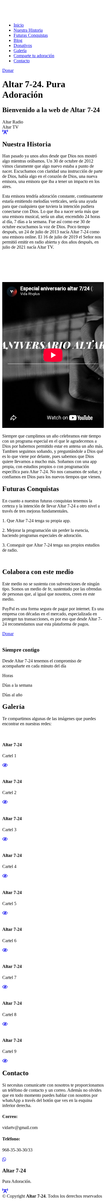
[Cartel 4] (4, 876)
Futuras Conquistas (31, 35)
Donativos (23, 45)
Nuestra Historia (28, 30)
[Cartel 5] (4, 913)
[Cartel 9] (4, 1061)
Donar (8, 70)
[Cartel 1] (4, 765)
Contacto (22, 60)
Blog (18, 40)
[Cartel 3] (4, 839)
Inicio (19, 25)
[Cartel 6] (4, 950)
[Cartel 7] (4, 987)
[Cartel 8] (4, 1024)
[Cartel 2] (4, 802)
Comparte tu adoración (34, 55)
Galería (20, 50)
